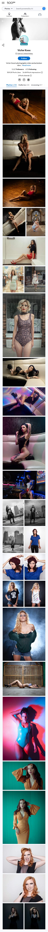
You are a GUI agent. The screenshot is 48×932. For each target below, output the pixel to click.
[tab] (11, 85)
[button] (44, 8)
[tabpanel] (24, 509)
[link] (24, 107)
